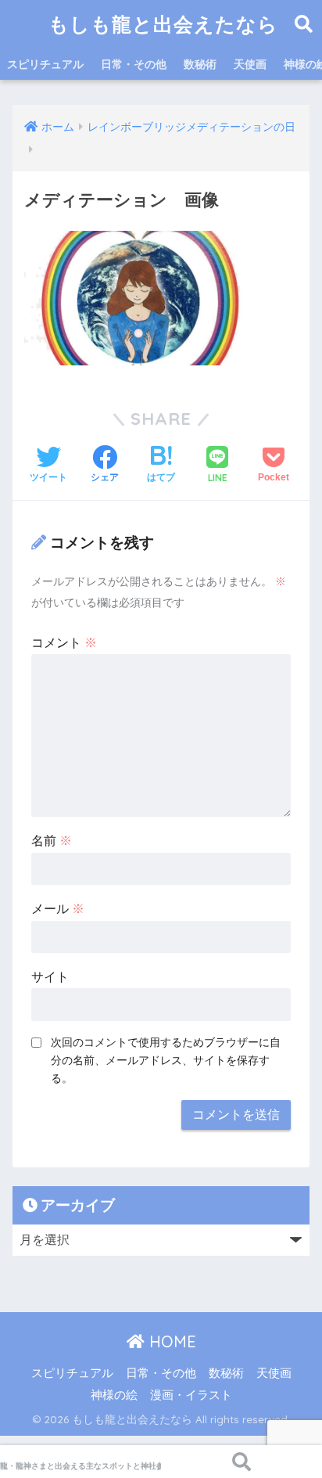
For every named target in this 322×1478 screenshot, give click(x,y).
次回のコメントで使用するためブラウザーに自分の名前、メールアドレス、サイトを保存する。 (166, 1060)
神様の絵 (114, 1395)
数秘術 (200, 64)
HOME (170, 1341)
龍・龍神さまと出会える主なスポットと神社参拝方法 (80, 1466)
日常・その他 (133, 64)
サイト (50, 977)
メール (57, 908)
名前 (51, 840)
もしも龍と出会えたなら (163, 24)
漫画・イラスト (191, 1395)
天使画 (250, 64)
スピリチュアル (45, 64)
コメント (64, 642)
